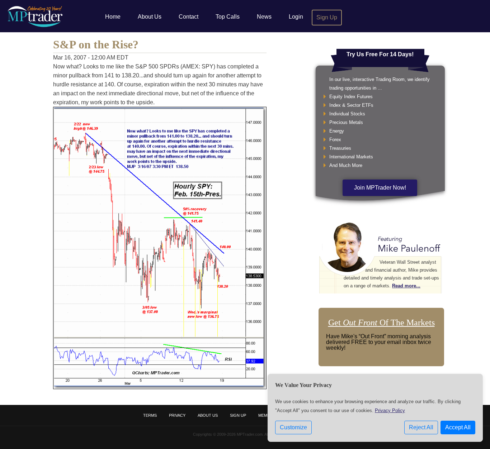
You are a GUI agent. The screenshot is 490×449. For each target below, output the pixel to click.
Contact (188, 17)
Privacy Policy (390, 410)
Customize (293, 427)
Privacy (177, 415)
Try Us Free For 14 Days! (380, 54)
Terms (150, 415)
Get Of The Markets (381, 322)
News (264, 17)
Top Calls (228, 17)
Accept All (458, 427)
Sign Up (326, 17)
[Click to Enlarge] (160, 387)
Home (113, 17)
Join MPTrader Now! (380, 188)
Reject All (421, 427)
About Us (149, 17)
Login (296, 17)
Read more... (406, 285)
